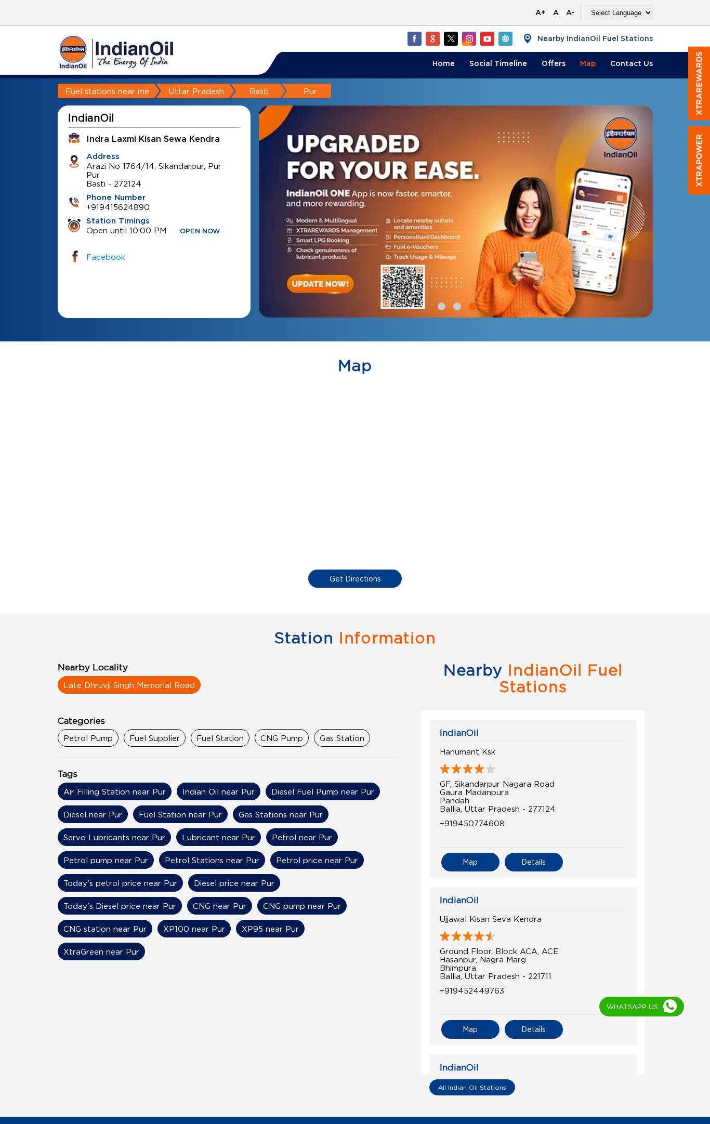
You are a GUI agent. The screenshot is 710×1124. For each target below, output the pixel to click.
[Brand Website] (505, 38)
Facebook (105, 257)
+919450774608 (472, 823)
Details (533, 862)
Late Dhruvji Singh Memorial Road (129, 685)
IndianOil (459, 732)
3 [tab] (471, 305)
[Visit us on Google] (432, 38)
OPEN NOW (200, 231)
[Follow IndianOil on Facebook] (414, 38)
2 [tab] (455, 305)
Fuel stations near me (107, 91)
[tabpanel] (456, 211)
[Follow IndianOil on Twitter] (450, 38)
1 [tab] (440, 305)
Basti (259, 91)
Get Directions (355, 579)
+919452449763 (472, 990)
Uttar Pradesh (196, 91)
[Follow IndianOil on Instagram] (469, 38)
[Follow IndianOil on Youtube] (487, 38)
